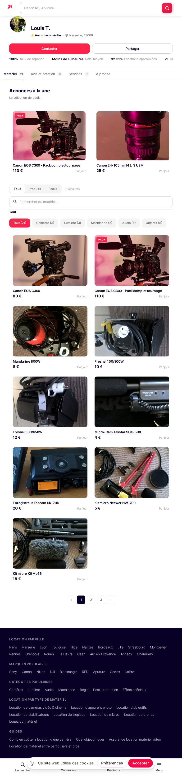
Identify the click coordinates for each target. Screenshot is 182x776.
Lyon (43, 647)
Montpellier (158, 647)
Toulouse (59, 647)
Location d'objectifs (131, 707)
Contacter (49, 49)
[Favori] (80, 116)
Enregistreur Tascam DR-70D (36, 503)
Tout (12, 212)
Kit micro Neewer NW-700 (115, 503)
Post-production (105, 690)
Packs (53, 189)
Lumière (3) (72, 223)
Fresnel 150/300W (109, 361)
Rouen (49, 654)
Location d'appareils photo (91, 707)
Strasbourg (136, 647)
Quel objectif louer (90, 739)
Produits (35, 189)
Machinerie (66, 690)
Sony (13, 672)
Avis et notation (46, 74)
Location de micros (104, 714)
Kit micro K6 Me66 (27, 573)
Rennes (15, 654)
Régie (84, 690)
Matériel (13, 74)
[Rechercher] (167, 8)
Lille (120, 647)
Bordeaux (105, 647)
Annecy (126, 654)
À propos (103, 74)
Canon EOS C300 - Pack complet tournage (46, 165)
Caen (81, 654)
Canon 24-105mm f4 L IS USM (120, 165)
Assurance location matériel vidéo (135, 739)
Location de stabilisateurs (29, 714)
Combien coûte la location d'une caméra (40, 739)
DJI (52, 672)
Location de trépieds (69, 714)
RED (85, 672)
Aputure (99, 672)
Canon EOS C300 (26, 291)
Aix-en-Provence (103, 654)
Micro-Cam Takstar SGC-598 (118, 432)
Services (78, 74)
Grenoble (32, 654)
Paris (13, 647)
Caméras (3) (45, 223)
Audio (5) (129, 223)
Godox (115, 672)
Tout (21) (19, 223)
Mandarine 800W (26, 361)
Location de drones (139, 714)
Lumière (34, 690)
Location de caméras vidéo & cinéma (37, 707)
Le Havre (66, 654)
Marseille (28, 647)
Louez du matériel (23, 721)
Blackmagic (68, 672)
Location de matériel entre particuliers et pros (44, 746)
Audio (49, 690)
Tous (17, 189)
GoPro (129, 672)
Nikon (40, 672)
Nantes (87, 647)
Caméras (16, 690)
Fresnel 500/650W (27, 432)
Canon (27, 672)
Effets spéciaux (134, 690)
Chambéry (145, 654)
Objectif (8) (154, 223)
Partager (133, 49)
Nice (73, 647)
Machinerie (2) (101, 223)
